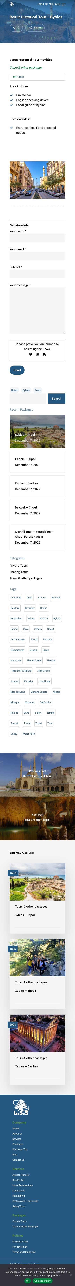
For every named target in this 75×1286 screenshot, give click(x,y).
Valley (14, 733)
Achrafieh (16, 597)
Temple (50, 712)
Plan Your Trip (19, 1149)
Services (16, 1138)
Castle (14, 629)
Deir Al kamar (18, 639)
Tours (38, 390)
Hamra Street (34, 660)
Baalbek (56, 597)
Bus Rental (18, 1180)
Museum (29, 702)
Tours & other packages (26, 67)
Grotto (33, 649)
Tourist (14, 723)
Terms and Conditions (24, 1252)
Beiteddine (16, 618)
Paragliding (18, 1195)
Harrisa (51, 660)
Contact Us (18, 1159)
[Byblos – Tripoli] (37, 898)
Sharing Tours (19, 572)
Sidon (38, 712)
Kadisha (28, 681)
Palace (14, 712)
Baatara (15, 608)
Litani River (45, 681)
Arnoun (42, 597)
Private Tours (19, 566)
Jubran (14, 681)
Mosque (15, 702)
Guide (46, 649)
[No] (70, 1275)
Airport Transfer (20, 1174)
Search (57, 398)
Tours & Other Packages (25, 1226)
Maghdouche (18, 691)
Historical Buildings (21, 670)
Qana (26, 712)
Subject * (16, 267)
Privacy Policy (19, 1246)
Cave (25, 629)
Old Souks (45, 702)
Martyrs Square (39, 691)
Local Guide (18, 1190)
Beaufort (30, 608)
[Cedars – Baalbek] (37, 1050)
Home (15, 1128)
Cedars (38, 629)
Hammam (16, 660)
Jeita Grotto (43, 670)
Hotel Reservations (22, 1185)
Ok (27, 1280)
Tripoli (38, 723)
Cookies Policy (20, 1241)
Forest (34, 639)
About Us (17, 1133)
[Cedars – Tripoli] (37, 974)
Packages (17, 1144)
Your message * (20, 285)
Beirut (14, 390)
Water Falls (29, 733)
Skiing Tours (18, 1206)
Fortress (47, 639)
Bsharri (44, 618)
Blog (14, 1154)
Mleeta (56, 691)
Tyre (49, 723)
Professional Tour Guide (25, 1201)
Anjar (29, 597)
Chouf (50, 629)
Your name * (18, 231)
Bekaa (31, 618)
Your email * (18, 249)
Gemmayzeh (17, 649)
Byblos (26, 390)
